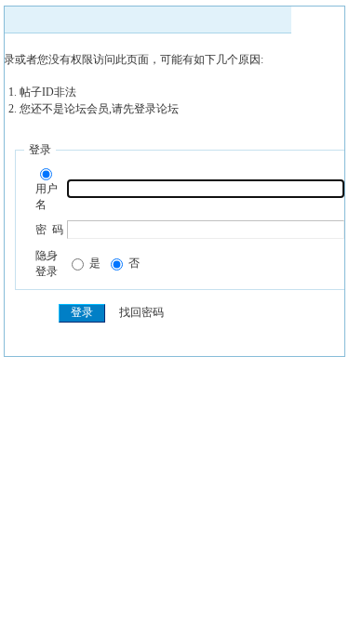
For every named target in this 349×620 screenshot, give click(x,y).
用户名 (46, 196)
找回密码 (141, 312)
